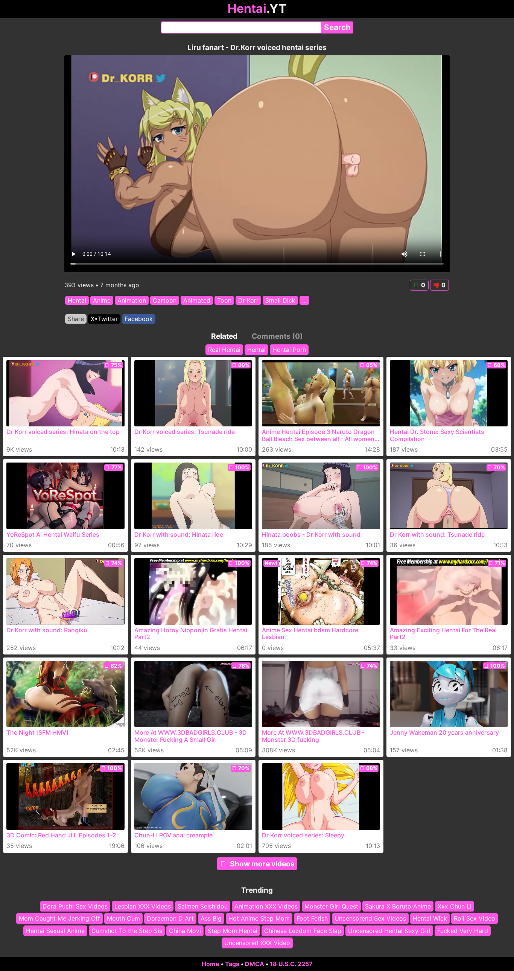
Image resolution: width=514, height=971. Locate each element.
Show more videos (262, 863)
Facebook (139, 319)
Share (76, 319)
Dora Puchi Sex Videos (75, 906)
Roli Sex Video (474, 918)
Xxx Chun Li (454, 906)
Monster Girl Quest (331, 906)
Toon (224, 300)
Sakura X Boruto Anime (398, 906)
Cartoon (164, 300)
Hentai (77, 300)
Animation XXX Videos (266, 906)
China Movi (185, 930)
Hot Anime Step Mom (259, 918)
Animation (131, 300)
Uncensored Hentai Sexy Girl (389, 930)
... (304, 300)
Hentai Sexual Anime (55, 930)
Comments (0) (277, 336)
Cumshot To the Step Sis (126, 930)
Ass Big (211, 918)
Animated (196, 300)
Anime (102, 300)
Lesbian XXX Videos (142, 906)
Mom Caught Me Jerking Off (59, 918)
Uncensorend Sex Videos (370, 918)
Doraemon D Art (170, 918)
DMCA (254, 963)
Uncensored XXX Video (257, 943)
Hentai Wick (430, 918)
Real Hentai (224, 349)
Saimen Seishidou (203, 906)
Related (224, 336)
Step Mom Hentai (232, 930)
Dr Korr (248, 300)
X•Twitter (104, 319)
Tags (232, 963)
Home (210, 963)
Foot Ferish (312, 918)
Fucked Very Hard (462, 930)
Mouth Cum (123, 918)
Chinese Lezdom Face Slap (302, 930)
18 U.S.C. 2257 (291, 963)
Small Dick (280, 300)
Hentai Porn (289, 349)
